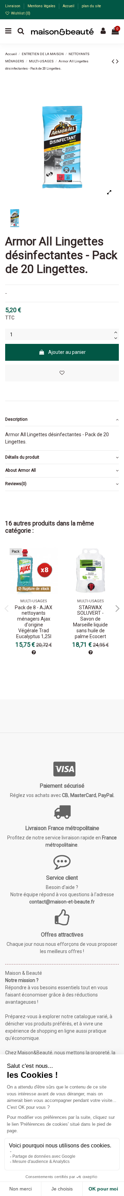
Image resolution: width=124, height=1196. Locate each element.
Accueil (69, 6)
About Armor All (20, 470)
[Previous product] (114, 61)
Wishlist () (20, 13)
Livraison (13, 6)
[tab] (62, 420)
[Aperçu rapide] (52, 569)
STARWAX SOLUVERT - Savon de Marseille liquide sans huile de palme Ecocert (90, 622)
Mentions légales (42, 6)
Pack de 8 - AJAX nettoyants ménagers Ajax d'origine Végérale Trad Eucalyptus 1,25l (33, 622)
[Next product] (117, 61)
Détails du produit (22, 457)
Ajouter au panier (67, 352)
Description (16, 419)
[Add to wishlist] (62, 373)
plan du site (91, 6)
